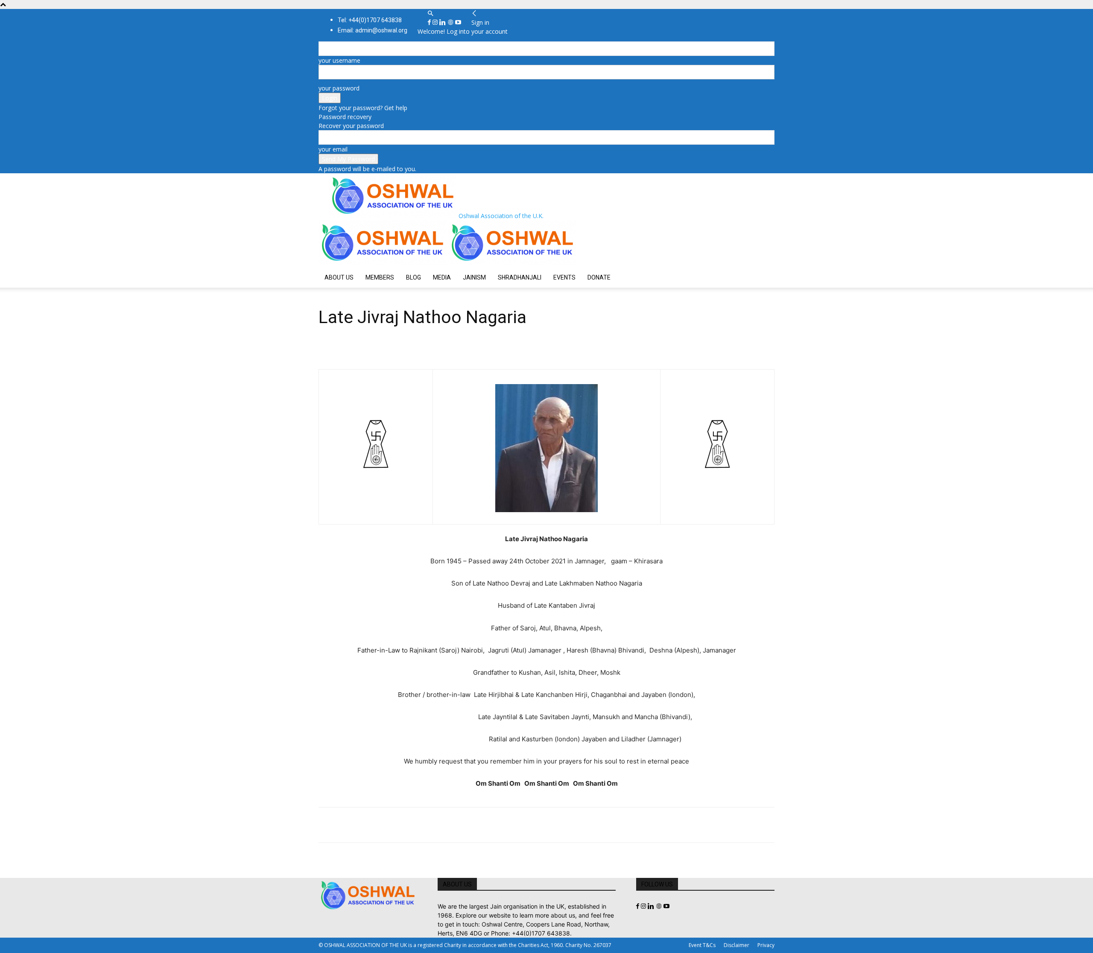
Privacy (765, 945)
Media (442, 277)
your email (333, 149)
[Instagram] (436, 22)
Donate (599, 277)
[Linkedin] (443, 22)
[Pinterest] (366, 825)
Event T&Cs (702, 945)
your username (339, 60)
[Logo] (383, 263)
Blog (413, 277)
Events (564, 277)
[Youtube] (458, 22)
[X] (346, 825)
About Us (339, 277)
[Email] (405, 825)
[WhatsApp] (386, 825)
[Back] (474, 13)
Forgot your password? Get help (363, 108)
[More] (445, 825)
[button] (430, 13)
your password (339, 88)
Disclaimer (736, 945)
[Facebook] (430, 22)
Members (379, 277)
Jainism (474, 277)
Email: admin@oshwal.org (372, 30)
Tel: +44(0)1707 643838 (370, 20)
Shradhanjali (519, 277)
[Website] (451, 22)
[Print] (425, 825)
